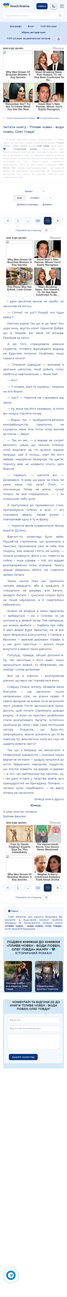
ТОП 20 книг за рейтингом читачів (28, 38)
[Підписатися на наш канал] (58, 39)
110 (38, 220)
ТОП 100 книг (48, 26)
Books (21, 6)
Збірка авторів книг (33, 32)
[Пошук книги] (60, 15)
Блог (31, 26)
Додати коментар (23, 1056)
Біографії (16, 26)
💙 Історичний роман (20, 149)
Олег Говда (43, 146)
